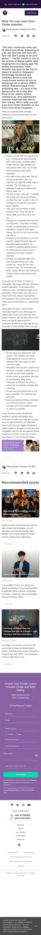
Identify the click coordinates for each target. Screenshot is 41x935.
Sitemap (21, 866)
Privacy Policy (14, 790)
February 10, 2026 (8, 641)
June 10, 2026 (7, 521)
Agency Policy (13, 852)
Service (20, 828)
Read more (9, 544)
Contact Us (20, 839)
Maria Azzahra (13, 29)
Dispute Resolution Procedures (20, 861)
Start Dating (31, 13)
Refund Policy (28, 852)
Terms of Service (28, 790)
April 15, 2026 (7, 581)
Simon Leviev (24, 61)
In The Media (20, 836)
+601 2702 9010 (31, 4)
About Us (20, 825)
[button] (20, 845)
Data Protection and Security (20, 857)
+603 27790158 (22, 815)
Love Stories (20, 832)
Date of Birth (8, 753)
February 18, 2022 (27, 29)
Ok (36, 926)
